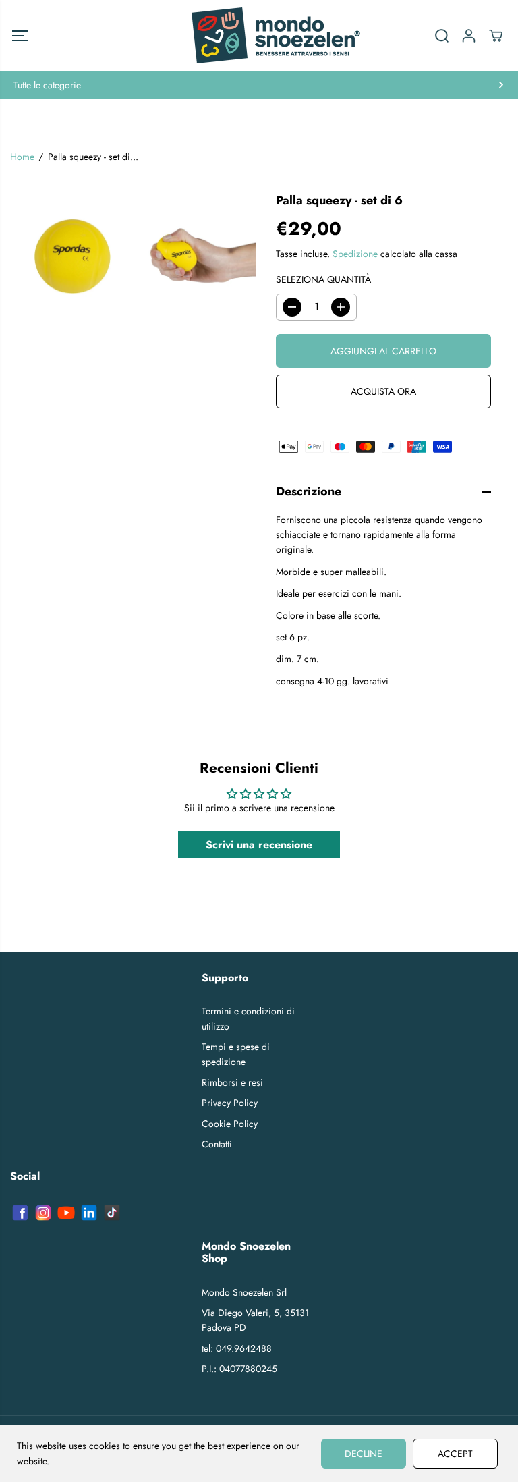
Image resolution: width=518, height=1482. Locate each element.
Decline (363, 1453)
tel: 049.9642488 (237, 1348)
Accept (455, 1453)
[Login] (469, 36)
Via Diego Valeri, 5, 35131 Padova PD (255, 1320)
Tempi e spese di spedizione (236, 1054)
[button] (20, 35)
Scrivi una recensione (259, 844)
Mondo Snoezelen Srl (244, 1292)
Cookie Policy (230, 1123)
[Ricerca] (442, 36)
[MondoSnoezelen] (259, 35)
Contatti (217, 1144)
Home (22, 156)
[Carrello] (496, 36)
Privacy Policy (230, 1102)
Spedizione (355, 253)
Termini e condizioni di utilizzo (248, 1018)
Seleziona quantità (323, 279)
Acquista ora (383, 391)
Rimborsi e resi (232, 1082)
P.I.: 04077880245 (239, 1368)
